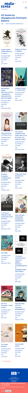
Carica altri (7, 361)
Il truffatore (20, 90)
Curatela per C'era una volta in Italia (7, 217)
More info (3, 388)
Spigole (4, 346)
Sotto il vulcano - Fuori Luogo (7, 305)
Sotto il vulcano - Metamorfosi (20, 307)
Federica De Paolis (20, 49)
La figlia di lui (6, 135)
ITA (23, 2)
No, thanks (8, 391)
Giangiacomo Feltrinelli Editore (5, 57)
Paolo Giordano (19, 215)
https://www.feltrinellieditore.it (14, 23)
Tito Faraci (18, 256)
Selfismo (4, 253)
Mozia (17, 346)
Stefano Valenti (5, 49)
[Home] (8, 4)
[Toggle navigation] (26, 8)
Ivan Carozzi (19, 131)
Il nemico (18, 51)
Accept (2, 391)
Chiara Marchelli (6, 133)
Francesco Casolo (20, 88)
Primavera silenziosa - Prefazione (19, 219)
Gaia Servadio (19, 344)
